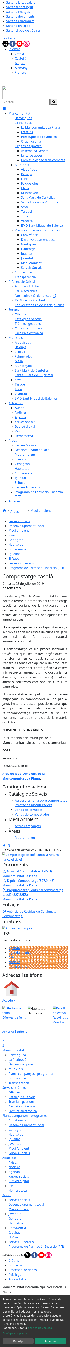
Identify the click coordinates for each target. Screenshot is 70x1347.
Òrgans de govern (22, 1064)
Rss (11, 1186)
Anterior (8, 1031)
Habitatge (16, 544)
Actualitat (9, 1158)
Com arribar (17, 1078)
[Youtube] (19, 43)
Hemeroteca (18, 1190)
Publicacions (18, 967)
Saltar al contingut (19, 7)
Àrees (15, 512)
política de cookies (40, 1328)
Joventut (15, 535)
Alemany (21, 68)
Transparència (19, 1083)
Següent (21, 1031)
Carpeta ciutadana (22, 1106)
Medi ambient (41, 510)
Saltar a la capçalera (21, 2)
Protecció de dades (23, 1270)
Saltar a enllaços (18, 26)
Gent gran (16, 540)
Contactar (9, 38)
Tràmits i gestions (22, 1101)
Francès (20, 72)
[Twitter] (5, 43)
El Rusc (14, 558)
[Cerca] (53, 102)
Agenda (14, 948)
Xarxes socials (19, 1176)
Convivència (17, 549)
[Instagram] (26, 43)
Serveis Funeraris (21, 563)
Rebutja (18, 1341)
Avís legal (15, 1274)
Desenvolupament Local (26, 526)
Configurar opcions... (16, 1333)
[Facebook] (12, 43)
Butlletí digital (19, 1181)
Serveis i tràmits (14, 1087)
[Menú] (4, 109)
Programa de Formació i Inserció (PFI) (36, 568)
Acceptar (50, 1341)
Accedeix (8, 1000)
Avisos (13, 957)
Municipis (16, 1069)
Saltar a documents (20, 16)
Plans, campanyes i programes (31, 1073)
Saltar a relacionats (20, 21)
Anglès (20, 63)
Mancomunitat (13, 1050)
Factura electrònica (23, 1111)
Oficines (15, 1092)
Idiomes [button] (14, 49)
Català (19, 54)
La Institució (17, 1059)
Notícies (14, 962)
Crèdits (14, 1260)
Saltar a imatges (18, 12)
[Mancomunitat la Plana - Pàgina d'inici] (26, 92)
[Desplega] (23, 512)
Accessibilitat (18, 1279)
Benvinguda (17, 1055)
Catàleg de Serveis (22, 1097)
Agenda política (20, 953)
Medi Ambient (19, 1148)
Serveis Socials (19, 521)
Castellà (20, 58)
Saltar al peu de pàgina (23, 30)
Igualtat (14, 554)
